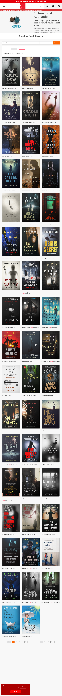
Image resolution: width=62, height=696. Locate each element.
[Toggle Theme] (41, 6)
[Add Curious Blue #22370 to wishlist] (18, 630)
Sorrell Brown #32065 (47, 395)
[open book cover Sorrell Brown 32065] (51, 379)
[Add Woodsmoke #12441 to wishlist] (18, 562)
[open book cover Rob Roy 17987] (51, 241)
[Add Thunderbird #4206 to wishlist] (18, 355)
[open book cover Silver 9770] (31, 586)
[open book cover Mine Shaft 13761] (51, 482)
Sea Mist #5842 (45, 602)
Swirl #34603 (5, 224)
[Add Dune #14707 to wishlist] (18, 287)
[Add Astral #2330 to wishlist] (57, 321)
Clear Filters (22, 49)
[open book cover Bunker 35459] (31, 207)
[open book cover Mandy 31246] (31, 139)
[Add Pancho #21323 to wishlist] (37, 81)
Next (52, 642)
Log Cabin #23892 (46, 534)
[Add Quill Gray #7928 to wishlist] (57, 458)
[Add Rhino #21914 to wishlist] (57, 562)
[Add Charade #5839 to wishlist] (37, 355)
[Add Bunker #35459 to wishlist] (37, 217)
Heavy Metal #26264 (27, 122)
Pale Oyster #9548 (26, 534)
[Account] (53, 6)
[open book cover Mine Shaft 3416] (11, 379)
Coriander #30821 (6, 190)
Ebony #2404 (25, 568)
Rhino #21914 (45, 568)
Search (57, 43)
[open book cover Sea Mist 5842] (51, 586)
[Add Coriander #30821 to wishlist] (18, 183)
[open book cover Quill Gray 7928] (51, 448)
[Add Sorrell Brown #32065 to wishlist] (57, 390)
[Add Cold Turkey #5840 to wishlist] (37, 287)
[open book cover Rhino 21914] (51, 552)
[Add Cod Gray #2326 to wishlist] (57, 355)
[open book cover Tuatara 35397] (11, 414)
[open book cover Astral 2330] (51, 311)
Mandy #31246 (25, 156)
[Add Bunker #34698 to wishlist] (57, 183)
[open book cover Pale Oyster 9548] (31, 518)
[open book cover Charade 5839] (31, 345)
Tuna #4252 (5, 465)
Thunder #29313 (6, 156)
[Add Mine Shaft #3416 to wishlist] (18, 390)
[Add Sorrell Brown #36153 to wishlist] (37, 251)
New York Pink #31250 (27, 465)
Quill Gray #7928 (46, 465)
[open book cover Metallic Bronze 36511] (31, 173)
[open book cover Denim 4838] (31, 620)
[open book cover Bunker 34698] (51, 173)
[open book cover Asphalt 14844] (51, 207)
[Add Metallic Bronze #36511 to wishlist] (37, 183)
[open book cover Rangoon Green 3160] (11, 482)
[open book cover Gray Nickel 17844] (11, 72)
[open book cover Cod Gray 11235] (11, 311)
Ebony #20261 (5, 258)
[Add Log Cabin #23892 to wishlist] (57, 528)
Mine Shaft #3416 (6, 395)
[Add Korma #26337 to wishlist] (57, 149)
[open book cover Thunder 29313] (11, 139)
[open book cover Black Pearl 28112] (51, 72)
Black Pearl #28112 (46, 88)
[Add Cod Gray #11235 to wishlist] (18, 321)
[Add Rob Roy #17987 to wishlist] (57, 251)
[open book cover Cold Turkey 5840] (31, 275)
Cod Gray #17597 (26, 499)
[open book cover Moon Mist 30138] (11, 105)
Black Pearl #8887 (6, 602)
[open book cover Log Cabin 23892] (51, 518)
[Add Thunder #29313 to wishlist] (18, 149)
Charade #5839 (25, 361)
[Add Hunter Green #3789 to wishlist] (37, 390)
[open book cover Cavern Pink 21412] (51, 105)
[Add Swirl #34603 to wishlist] (18, 217)
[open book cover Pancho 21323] (31, 72)
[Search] (47, 6)
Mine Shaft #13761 (46, 499)
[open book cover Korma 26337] (51, 139)
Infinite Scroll (20, 53)
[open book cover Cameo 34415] (31, 414)
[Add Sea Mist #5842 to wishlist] (57, 596)
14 (44, 642)
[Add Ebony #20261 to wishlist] (18, 251)
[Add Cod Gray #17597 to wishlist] (37, 494)
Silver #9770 (25, 602)
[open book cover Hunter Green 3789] (31, 379)
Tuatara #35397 (6, 431)
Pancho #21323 (26, 88)
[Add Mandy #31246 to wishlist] (37, 149)
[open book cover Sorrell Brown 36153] (31, 241)
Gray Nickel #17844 (7, 88)
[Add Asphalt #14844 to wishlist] (57, 217)
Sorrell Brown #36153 (27, 258)
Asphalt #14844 (46, 224)
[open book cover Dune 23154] (51, 275)
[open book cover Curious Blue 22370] (11, 620)
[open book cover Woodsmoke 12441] (11, 552)
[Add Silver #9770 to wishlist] (37, 596)
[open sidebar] (3, 6)
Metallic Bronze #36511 (28, 190)
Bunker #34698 (45, 190)
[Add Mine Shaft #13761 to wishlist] (57, 494)
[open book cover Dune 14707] (11, 275)
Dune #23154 (45, 292)
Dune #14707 (5, 292)
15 (48, 642)
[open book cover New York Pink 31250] (31, 448)
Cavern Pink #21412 (47, 122)
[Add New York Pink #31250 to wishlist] (37, 458)
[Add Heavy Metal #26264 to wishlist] (37, 115)
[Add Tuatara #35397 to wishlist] (18, 424)
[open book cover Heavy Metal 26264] (31, 105)
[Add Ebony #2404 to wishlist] (37, 562)
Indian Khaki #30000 (47, 431)
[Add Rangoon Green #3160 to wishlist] (18, 494)
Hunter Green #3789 (27, 395)
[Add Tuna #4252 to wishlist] (18, 458)
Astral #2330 (45, 327)
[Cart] (59, 6)
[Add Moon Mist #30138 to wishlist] (18, 115)
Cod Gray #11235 (6, 327)
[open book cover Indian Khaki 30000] (51, 414)
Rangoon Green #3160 (7, 499)
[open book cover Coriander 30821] (11, 173)
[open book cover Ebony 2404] (31, 552)
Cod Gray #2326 (46, 361)
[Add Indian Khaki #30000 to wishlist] (57, 424)
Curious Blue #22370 (7, 636)
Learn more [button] (23, 688)
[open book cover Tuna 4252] (11, 448)
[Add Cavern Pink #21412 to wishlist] (57, 115)
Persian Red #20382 (7, 534)
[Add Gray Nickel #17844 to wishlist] (18, 81)
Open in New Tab (9, 53)
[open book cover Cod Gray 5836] (31, 311)
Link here (53, 32)
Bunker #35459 (25, 224)
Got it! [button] (15, 691)
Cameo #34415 (25, 431)
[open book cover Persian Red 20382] (11, 518)
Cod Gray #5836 (26, 327)
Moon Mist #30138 (6, 122)
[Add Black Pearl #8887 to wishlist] (18, 596)
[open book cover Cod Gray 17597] (31, 482)
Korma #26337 (45, 156)
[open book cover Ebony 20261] (11, 241)
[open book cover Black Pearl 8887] (11, 586)
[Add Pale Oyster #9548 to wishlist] (37, 528)
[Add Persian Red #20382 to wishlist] (18, 528)
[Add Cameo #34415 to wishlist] (37, 424)
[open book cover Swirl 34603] (11, 207)
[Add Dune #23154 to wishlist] (57, 287)
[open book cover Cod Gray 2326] (51, 345)
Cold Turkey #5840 (26, 292)
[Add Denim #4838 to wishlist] (37, 630)
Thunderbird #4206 (7, 361)
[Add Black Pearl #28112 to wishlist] (57, 81)
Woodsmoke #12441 (7, 568)
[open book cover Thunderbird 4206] (11, 345)
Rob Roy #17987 (46, 258)
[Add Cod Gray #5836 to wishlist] (37, 321)
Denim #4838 (25, 636)
